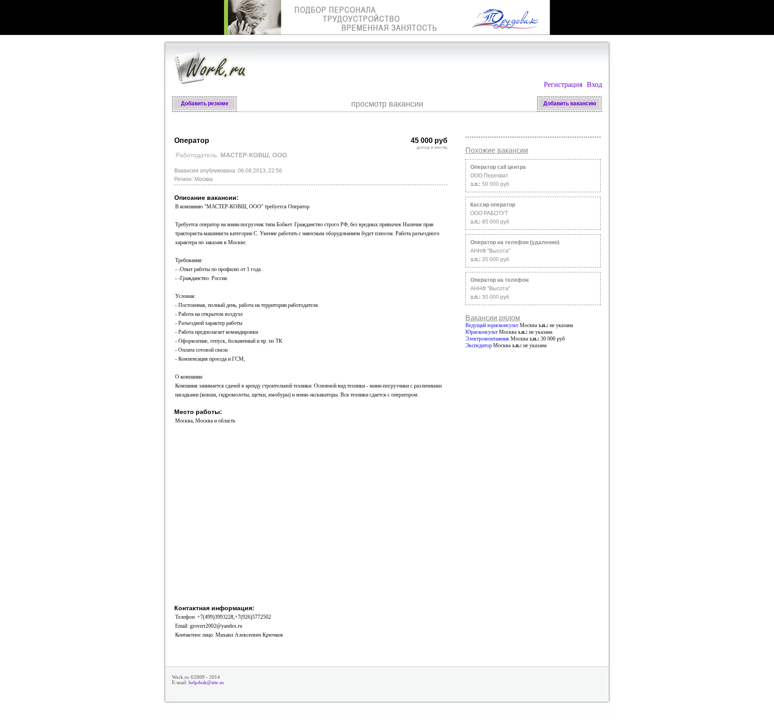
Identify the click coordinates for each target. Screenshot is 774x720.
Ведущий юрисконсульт (491, 325)
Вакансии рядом (492, 318)
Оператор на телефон (499, 280)
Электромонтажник (487, 339)
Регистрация (563, 84)
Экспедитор (478, 345)
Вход (594, 84)
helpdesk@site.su (206, 682)
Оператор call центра (498, 167)
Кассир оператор (492, 205)
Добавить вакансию (569, 103)
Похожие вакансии (496, 150)
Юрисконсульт (481, 332)
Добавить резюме (204, 103)
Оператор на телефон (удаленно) (514, 242)
